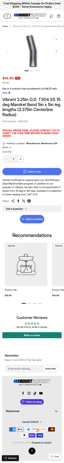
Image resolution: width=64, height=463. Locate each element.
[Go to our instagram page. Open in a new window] (29, 393)
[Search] (51, 16)
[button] (26, 70)
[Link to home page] (32, 382)
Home (5, 26)
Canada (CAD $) (30, 422)
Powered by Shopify (42, 442)
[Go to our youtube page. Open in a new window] (41, 393)
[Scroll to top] (32, 451)
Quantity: (7, 151)
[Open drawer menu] (7, 16)
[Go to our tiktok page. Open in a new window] (35, 393)
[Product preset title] (26, 264)
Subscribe (50, 368)
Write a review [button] (32, 335)
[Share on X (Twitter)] (23, 201)
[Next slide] (56, 51)
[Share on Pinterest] (29, 201)
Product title (11, 290)
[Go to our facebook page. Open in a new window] (23, 393)
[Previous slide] (8, 51)
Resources (12, 411)
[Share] (13, 201)
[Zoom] (56, 39)
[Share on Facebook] (18, 201)
